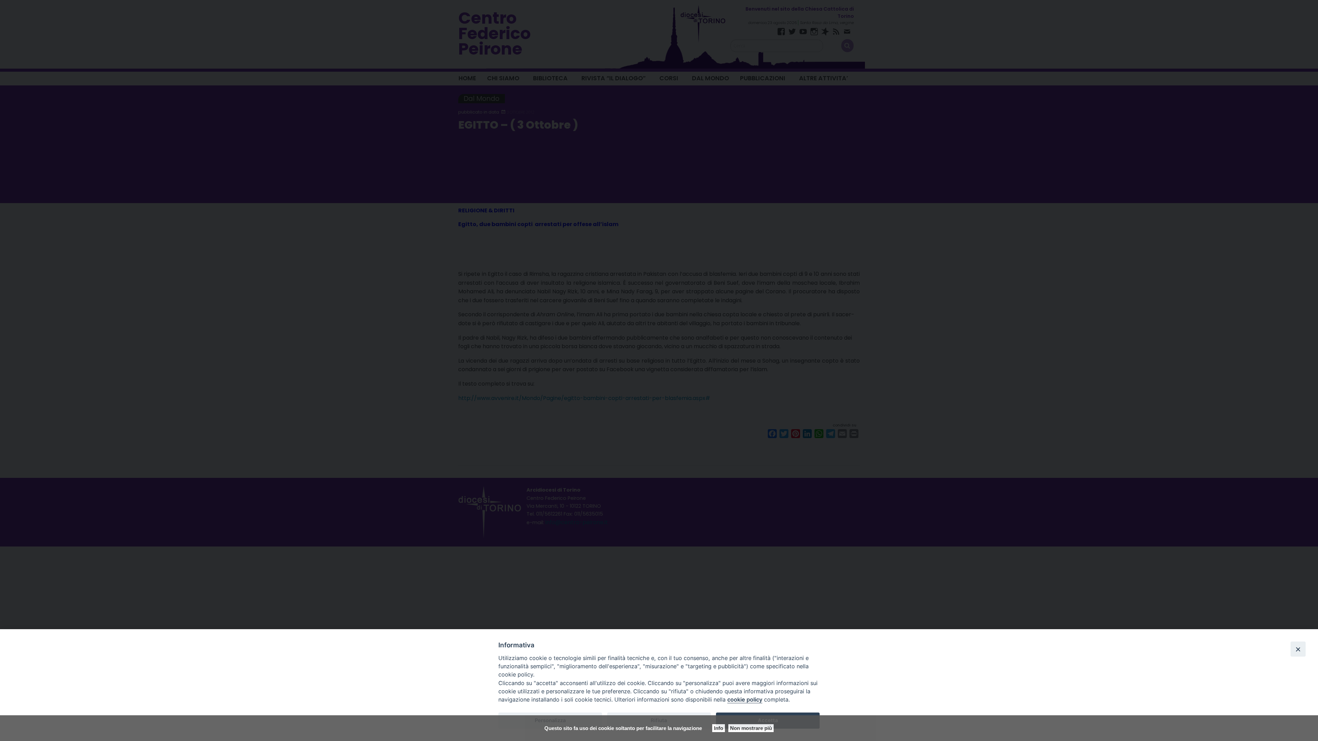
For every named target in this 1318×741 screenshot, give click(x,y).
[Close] (1298, 649)
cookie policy (744, 699)
